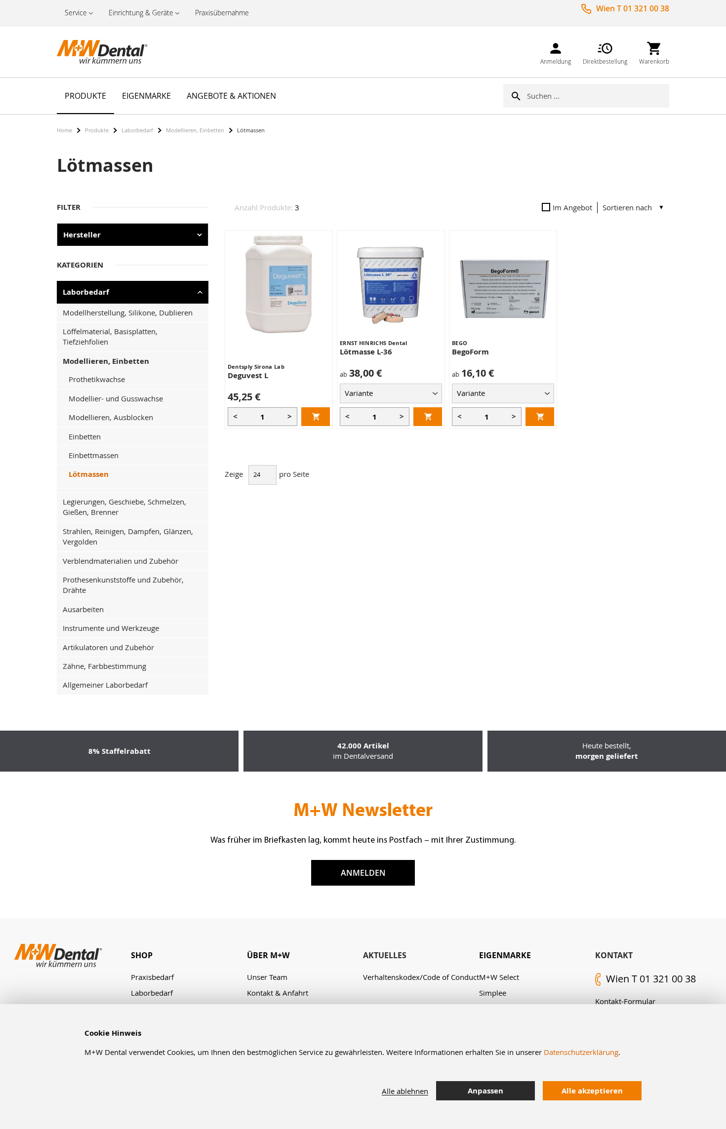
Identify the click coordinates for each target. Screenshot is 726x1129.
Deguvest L (248, 375)
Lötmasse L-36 (366, 352)
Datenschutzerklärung (581, 1052)
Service (76, 12)
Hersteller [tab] (82, 235)
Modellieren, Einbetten (195, 130)
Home (64, 130)
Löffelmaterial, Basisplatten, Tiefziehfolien (110, 336)
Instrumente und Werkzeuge (111, 628)
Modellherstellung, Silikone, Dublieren (128, 312)
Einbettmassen (94, 455)
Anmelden (363, 872)
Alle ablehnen (405, 1091)
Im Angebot (572, 207)
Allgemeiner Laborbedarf (105, 685)
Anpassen (485, 1091)
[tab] (189, 955)
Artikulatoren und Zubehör (108, 647)
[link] (555, 52)
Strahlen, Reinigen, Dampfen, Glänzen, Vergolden (128, 536)
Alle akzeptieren (592, 1091)
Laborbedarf (137, 130)
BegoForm (470, 352)
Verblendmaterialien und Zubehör (120, 561)
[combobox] (598, 96)
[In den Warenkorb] (315, 416)
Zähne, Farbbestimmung (104, 666)
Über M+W (268, 955)
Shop (142, 955)
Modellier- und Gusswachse (116, 398)
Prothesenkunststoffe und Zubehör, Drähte (123, 585)
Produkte (97, 130)
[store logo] (106, 52)
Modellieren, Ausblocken (111, 417)
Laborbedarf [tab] (86, 292)
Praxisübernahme (222, 12)
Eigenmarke (505, 955)
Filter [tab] (69, 207)
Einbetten (85, 436)
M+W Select (499, 977)
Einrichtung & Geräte (141, 12)
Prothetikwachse (97, 379)
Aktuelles (384, 955)
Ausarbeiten (83, 609)
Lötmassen (89, 474)
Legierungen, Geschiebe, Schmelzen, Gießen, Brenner (124, 507)
